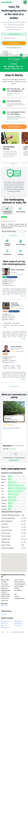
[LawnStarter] (7, 2)
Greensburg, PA (18, 623)
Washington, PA (5, 627)
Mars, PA (3, 625)
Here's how (9, 94)
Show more (23, 295)
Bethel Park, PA (5, 621)
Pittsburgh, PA (18, 625)
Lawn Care (4, 614)
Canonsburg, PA (18, 621)
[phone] (25, 2)
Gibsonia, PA (4, 623)
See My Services (14, 127)
